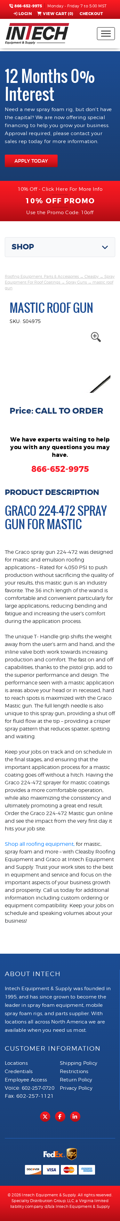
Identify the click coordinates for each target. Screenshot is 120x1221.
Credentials (19, 1071)
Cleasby (91, 276)
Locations (16, 1063)
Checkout (91, 13)
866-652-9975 (27, 6)
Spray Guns (76, 282)
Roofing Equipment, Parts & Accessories (42, 276)
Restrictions (74, 1071)
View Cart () (58, 13)
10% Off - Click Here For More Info (60, 189)
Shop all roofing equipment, (40, 844)
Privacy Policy (76, 1088)
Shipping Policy (78, 1063)
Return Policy (76, 1080)
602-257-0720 (38, 1088)
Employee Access (26, 1080)
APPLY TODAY (31, 161)
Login (25, 13)
